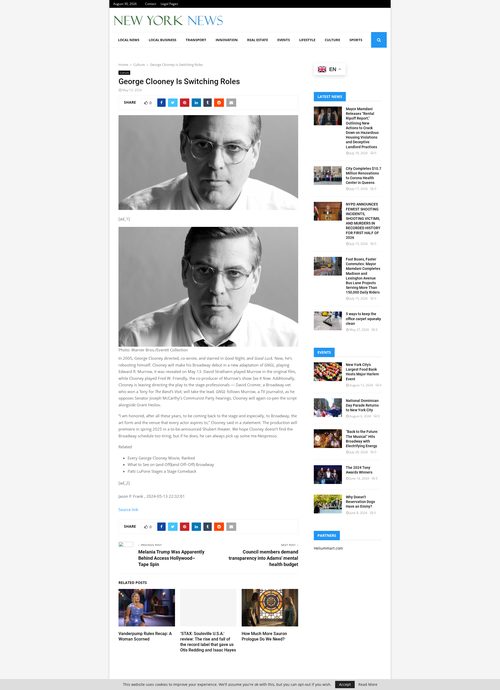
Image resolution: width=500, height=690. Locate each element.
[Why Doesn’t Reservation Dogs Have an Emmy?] (328, 504)
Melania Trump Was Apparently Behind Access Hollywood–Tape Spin (171, 558)
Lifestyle (307, 40)
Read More (367, 684)
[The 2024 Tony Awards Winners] (328, 474)
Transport (196, 40)
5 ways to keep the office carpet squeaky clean (363, 318)
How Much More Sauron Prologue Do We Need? (264, 636)
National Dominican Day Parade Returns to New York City (362, 405)
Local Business (162, 40)
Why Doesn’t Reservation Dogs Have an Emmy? (360, 501)
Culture (332, 40)
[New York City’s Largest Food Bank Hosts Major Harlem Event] (328, 371)
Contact (150, 4)
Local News (128, 40)
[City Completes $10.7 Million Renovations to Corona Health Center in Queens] (328, 175)
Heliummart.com (328, 548)
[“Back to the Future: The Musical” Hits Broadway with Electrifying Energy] (328, 438)
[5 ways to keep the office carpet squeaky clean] (328, 321)
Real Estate (257, 40)
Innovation (227, 40)
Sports (355, 40)
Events (283, 40)
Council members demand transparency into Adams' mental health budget (263, 558)
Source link (128, 509)
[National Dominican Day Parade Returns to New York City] (328, 407)
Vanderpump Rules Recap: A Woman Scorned (145, 636)
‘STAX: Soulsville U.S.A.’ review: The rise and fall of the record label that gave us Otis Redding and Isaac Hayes (208, 641)
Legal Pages (169, 4)
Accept (345, 684)
